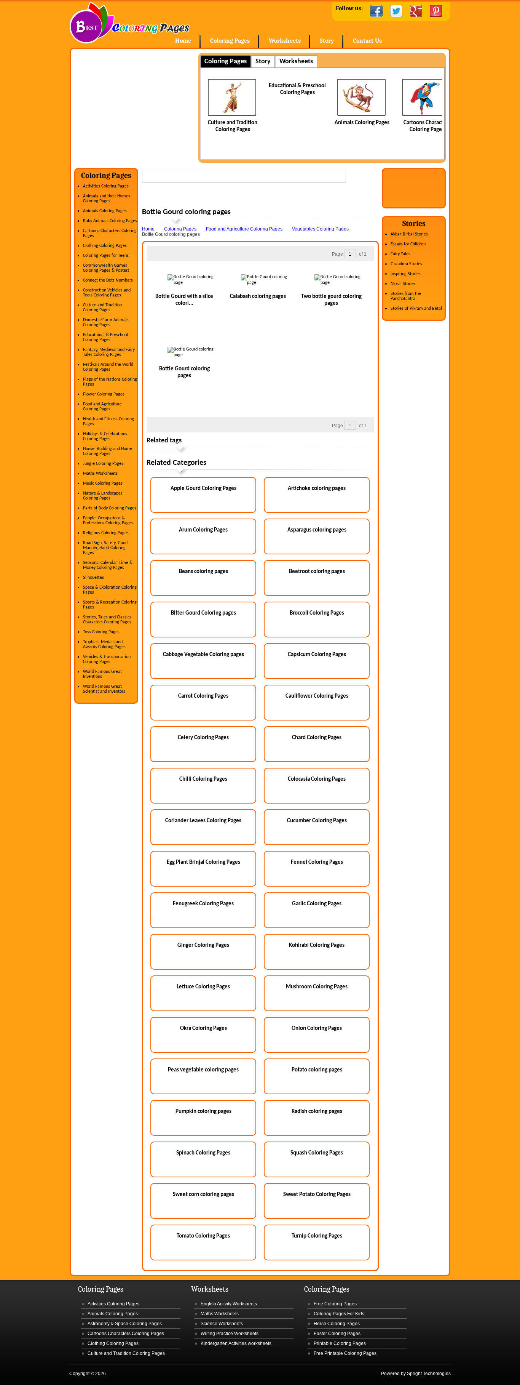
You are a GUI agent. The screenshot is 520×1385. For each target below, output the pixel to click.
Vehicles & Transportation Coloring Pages (107, 659)
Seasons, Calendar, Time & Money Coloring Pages (107, 565)
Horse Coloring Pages (337, 1323)
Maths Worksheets (100, 473)
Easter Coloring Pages (337, 1333)
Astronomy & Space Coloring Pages (125, 1323)
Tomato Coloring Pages (203, 1236)
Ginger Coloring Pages (203, 945)
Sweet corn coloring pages (203, 1195)
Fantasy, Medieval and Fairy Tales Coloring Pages (109, 352)
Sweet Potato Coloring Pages (317, 1195)
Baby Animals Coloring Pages (110, 221)
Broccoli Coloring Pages (317, 613)
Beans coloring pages (203, 572)
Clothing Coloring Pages (105, 245)
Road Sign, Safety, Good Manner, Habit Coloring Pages (105, 548)
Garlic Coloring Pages (316, 904)
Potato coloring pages (317, 1070)
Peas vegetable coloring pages (203, 1070)
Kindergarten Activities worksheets (236, 1343)
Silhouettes (93, 577)
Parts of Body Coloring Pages (109, 508)
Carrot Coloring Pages (203, 696)
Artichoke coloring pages (317, 489)
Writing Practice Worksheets (229, 1333)
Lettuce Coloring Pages (203, 987)
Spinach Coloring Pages (203, 1153)
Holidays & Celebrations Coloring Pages (105, 436)
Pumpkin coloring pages (203, 1111)
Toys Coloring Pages (101, 632)
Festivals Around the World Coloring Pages (108, 367)
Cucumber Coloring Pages (317, 821)
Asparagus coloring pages (316, 530)
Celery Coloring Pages (203, 738)
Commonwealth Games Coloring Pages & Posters (106, 268)
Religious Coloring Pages (106, 533)
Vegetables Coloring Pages (320, 229)
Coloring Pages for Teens (106, 255)
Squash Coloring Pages (316, 1153)
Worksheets (285, 40)
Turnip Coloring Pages (317, 1236)
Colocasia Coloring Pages (317, 779)
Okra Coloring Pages (203, 1028)
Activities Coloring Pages (106, 186)
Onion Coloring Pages (317, 1028)
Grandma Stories (406, 264)
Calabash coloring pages (258, 296)
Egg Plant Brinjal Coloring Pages (203, 862)
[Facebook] (376, 11)
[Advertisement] (138, 106)
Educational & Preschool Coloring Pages (105, 337)
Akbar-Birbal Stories (409, 234)
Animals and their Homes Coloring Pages (106, 198)
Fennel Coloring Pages (317, 862)
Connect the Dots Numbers (108, 280)
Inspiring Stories (406, 274)
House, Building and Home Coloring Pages (107, 451)
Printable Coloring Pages (340, 1343)
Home (130, 22)
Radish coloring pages (317, 1111)
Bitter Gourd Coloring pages (203, 613)
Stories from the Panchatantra (406, 296)
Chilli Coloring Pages (203, 779)
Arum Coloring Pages (203, 530)
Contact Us (367, 40)
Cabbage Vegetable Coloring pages (203, 655)
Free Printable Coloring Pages (345, 1353)
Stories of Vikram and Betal (416, 308)
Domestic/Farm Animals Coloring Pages (106, 322)
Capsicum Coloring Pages (317, 655)
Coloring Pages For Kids (339, 1313)
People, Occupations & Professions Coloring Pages (108, 520)
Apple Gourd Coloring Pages (203, 489)
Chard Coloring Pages (316, 738)
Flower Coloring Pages (103, 394)
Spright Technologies (429, 1373)
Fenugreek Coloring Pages (203, 904)
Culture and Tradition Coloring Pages (102, 307)
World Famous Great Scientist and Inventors (104, 689)
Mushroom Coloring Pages (317, 987)
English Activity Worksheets (229, 1304)
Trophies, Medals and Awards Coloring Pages (104, 644)
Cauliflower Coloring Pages (317, 696)
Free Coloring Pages (335, 1304)
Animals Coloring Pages (362, 123)
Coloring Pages (230, 40)
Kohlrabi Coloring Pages (317, 945)
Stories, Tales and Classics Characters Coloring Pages (107, 619)
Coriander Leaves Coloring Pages (203, 821)
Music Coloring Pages (103, 483)
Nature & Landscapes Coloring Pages (103, 496)
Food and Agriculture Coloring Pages (102, 406)
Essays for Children (408, 244)
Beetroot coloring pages (317, 572)
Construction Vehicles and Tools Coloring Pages (107, 293)
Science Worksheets (222, 1323)
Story (327, 40)
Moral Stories (403, 284)
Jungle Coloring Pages (103, 463)
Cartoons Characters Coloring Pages (126, 1333)
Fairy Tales (400, 254)
